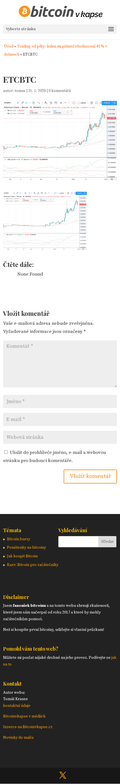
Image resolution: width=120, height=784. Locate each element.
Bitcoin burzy (18, 539)
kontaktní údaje (16, 705)
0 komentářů (60, 90)
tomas (20, 90)
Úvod (8, 46)
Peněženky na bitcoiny (26, 547)
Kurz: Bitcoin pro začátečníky (32, 564)
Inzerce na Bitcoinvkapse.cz (28, 726)
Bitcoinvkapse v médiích (24, 716)
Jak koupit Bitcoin (22, 556)
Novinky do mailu (18, 737)
